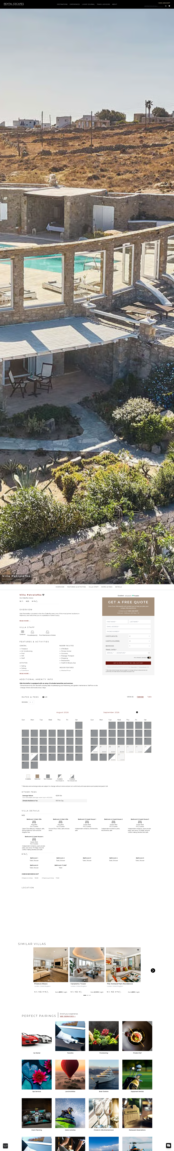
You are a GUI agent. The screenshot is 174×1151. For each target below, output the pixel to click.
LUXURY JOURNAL (88, 4)
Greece (19, 579)
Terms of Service (142, 667)
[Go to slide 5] (53, 980)
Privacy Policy (134, 667)
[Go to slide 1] (48, 980)
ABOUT (114, 4)
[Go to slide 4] (88, 980)
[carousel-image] (50, 964)
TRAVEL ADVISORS (103, 4)
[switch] (149, 658)
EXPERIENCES (75, 4)
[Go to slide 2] (49, 980)
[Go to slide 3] (50, 980)
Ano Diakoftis (8, 579)
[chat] (168, 1145)
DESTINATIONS (62, 4)
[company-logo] (14, 4)
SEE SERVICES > (68, 1016)
